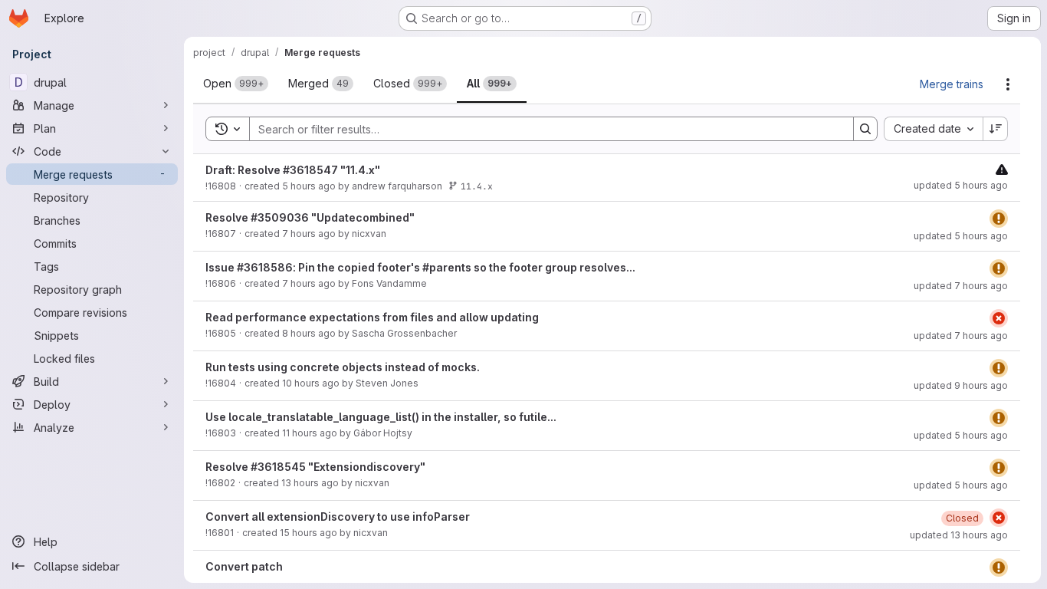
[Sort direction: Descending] (995, 129)
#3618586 (265, 267)
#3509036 (280, 217)
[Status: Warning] (999, 218)
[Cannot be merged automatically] (1002, 169)
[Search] (865, 129)
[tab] (235, 83)
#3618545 (278, 466)
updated (961, 185)
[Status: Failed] (999, 318)
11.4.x (477, 186)
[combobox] (933, 129)
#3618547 (310, 169)
